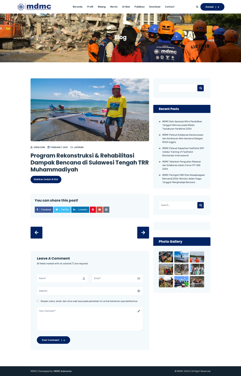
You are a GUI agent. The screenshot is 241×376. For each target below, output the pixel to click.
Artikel (126, 6)
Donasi (210, 7)
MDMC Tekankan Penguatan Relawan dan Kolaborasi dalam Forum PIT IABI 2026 (181, 165)
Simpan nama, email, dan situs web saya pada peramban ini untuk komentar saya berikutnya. (89, 301)
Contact (169, 6)
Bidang (102, 6)
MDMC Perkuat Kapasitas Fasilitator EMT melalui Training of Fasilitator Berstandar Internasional (183, 152)
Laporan (78, 147)
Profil (90, 6)
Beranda (77, 6)
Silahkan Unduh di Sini (46, 179)
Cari (200, 88)
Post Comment (50, 340)
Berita (113, 6)
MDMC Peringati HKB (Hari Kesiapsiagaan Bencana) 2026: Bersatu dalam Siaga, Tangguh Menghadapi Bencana (183, 179)
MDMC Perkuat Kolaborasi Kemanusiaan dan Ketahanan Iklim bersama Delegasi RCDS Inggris (182, 138)
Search (200, 205)
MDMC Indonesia (63, 371)
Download (154, 6)
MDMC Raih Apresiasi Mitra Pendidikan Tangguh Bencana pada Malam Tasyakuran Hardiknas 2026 (182, 125)
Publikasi (139, 6)
